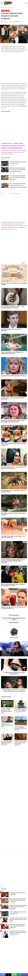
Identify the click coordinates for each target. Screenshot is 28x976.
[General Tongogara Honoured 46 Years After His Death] (21, 721)
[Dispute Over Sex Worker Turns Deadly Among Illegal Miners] (21, 736)
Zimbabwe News (8, 7)
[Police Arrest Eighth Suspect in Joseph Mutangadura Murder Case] (7, 703)
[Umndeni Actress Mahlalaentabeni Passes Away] (7, 719)
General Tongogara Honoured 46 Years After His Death (21, 728)
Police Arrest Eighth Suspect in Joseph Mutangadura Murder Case (6, 710)
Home (3, 7)
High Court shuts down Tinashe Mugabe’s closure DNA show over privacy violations (18, 932)
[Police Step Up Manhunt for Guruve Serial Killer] (21, 704)
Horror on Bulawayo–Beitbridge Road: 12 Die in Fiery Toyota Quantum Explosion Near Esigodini (18, 185)
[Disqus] (14, 767)
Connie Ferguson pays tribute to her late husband (14, 618)
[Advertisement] (14, 68)
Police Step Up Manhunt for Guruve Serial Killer (20, 710)
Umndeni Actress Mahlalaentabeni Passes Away (7, 725)
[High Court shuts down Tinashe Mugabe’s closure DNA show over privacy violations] (5, 934)
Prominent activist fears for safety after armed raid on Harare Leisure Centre (18, 919)
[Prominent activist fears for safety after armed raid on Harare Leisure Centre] (5, 919)
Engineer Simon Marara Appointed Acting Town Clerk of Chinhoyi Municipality (18, 907)
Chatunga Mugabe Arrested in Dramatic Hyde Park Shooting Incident (14, 650)
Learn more (14, 229)
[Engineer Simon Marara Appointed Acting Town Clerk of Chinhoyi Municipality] (5, 907)
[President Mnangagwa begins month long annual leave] (7, 736)
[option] (14, 648)
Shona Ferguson (14, 622)
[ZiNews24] (7, 3)
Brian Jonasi (4, 21)
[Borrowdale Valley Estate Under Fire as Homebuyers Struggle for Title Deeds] (5, 177)
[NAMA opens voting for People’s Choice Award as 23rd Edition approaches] (5, 926)
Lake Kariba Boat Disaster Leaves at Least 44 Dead (18, 912)
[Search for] (26, 3)
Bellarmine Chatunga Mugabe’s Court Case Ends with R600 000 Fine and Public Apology (17, 169)
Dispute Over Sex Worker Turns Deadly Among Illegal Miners (21, 743)
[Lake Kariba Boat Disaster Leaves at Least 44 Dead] (5, 163)
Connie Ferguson (5, 46)
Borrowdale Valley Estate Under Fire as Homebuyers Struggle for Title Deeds (18, 177)
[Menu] (1, 3)
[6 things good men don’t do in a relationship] (5, 894)
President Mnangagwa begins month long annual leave (6, 743)
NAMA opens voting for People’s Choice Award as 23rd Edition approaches (17, 926)
